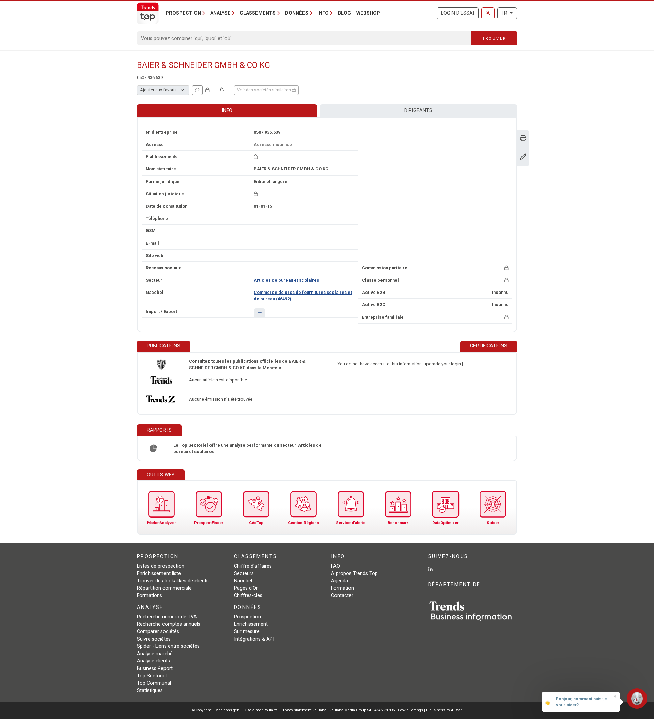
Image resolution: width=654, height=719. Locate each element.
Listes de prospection (160, 566)
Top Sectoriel (152, 676)
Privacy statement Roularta (303, 710)
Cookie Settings (411, 710)
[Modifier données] (523, 157)
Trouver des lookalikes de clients (173, 581)
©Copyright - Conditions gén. (216, 710)
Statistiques (150, 690)
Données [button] (296, 13)
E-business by (444, 710)
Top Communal (154, 683)
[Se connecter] (488, 13)
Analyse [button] (220, 13)
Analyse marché (155, 654)
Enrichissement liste (159, 573)
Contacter (342, 595)
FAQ (335, 566)
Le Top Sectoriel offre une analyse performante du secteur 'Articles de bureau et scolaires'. (247, 448)
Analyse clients (153, 661)
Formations (149, 595)
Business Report (155, 668)
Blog (344, 13)
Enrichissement (251, 624)
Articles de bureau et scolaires (286, 280)
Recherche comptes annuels (168, 624)
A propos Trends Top (354, 573)
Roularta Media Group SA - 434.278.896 (362, 710)
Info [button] (323, 13)
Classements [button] (258, 13)
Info (227, 111)
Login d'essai (457, 13)
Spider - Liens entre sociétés (168, 646)
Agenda (339, 581)
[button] (259, 312)
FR (505, 13)
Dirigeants (418, 111)
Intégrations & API (254, 639)
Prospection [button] (183, 13)
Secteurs (244, 573)
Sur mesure (247, 631)
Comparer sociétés (158, 631)
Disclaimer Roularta (261, 710)
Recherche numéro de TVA (167, 617)
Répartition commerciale (164, 588)
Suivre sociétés (154, 639)
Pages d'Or (246, 588)
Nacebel (243, 581)
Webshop (368, 13)
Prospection (247, 617)
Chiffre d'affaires (253, 566)
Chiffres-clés (248, 595)
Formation (342, 588)
